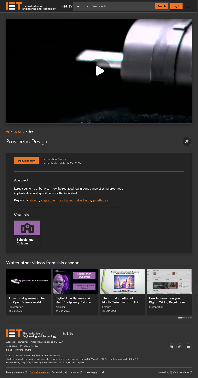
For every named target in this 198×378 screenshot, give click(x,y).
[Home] (39, 6)
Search (161, 6)
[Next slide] (195, 293)
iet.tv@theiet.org (22, 349)
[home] (7, 131)
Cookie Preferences (39, 372)
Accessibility (58, 372)
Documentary (26, 160)
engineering (48, 200)
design (34, 200)
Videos (17, 131)
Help (103, 372)
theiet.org (90, 372)
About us (75, 372)
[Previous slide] (3, 293)
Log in (176, 6)
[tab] (180, 317)
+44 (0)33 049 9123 (28, 346)
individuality (83, 200)
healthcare (66, 200)
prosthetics (100, 200)
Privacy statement (15, 372)
